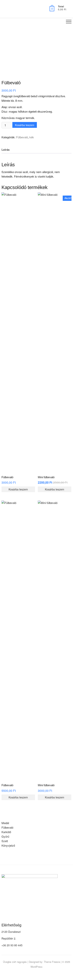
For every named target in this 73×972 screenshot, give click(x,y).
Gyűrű (5, 836)
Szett (4, 841)
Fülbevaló (22, 137)
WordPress (36, 966)
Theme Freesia (52, 962)
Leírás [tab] (5, 150)
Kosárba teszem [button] (18, 489)
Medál (5, 823)
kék (31, 137)
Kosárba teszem (24, 125)
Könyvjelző (8, 845)
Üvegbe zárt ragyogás (15, 962)
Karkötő (6, 832)
